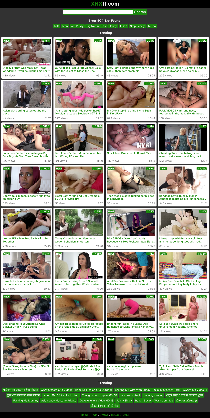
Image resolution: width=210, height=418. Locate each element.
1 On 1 (123, 26)
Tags (94, 414)
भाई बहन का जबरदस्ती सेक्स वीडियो (20, 389)
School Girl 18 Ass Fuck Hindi (61, 395)
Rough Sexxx (143, 400)
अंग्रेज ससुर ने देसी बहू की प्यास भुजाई (184, 395)
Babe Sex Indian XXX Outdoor (93, 389)
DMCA (104, 414)
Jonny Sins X (124, 400)
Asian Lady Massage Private (58, 400)
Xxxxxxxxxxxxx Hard (166, 389)
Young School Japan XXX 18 (99, 395)
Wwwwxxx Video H (195, 389)
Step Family (137, 26)
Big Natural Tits (96, 26)
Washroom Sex (163, 400)
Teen (65, 26)
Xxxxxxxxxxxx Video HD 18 (96, 400)
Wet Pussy (77, 26)
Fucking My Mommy (25, 400)
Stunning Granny (153, 395)
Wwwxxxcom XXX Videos (56, 389)
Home (85, 414)
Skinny (113, 26)
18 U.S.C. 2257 (120, 414)
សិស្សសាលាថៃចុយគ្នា (186, 400)
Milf (56, 26)
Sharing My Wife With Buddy (132, 389)
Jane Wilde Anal (130, 395)
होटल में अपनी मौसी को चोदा (105, 405)
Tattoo (152, 26)
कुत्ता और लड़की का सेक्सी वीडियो (23, 395)
